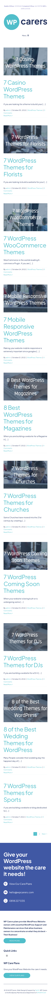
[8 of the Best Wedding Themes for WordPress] (25, 708)
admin (8, 110)
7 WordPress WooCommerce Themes (25, 245)
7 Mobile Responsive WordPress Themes (19, 330)
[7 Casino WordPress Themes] (25, 61)
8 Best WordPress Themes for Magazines (18, 418)
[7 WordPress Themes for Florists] (25, 139)
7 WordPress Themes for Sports (20, 792)
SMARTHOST (41, 993)
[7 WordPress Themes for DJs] (25, 637)
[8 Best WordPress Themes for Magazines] (25, 386)
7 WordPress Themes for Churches (20, 502)
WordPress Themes (35, 110)
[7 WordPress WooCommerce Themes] (25, 217)
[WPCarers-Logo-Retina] (25, 14)
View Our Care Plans (20, 883)
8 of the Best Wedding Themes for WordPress (20, 739)
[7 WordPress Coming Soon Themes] (25, 556)
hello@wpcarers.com (21, 892)
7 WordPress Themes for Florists (20, 167)
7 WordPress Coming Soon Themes (22, 583)
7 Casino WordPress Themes (18, 89)
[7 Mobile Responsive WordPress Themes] (25, 298)
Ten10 (37, 990)
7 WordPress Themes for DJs (23, 661)
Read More (8, 116)
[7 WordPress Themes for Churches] (25, 475)
